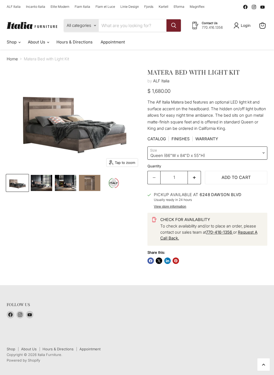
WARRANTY (206, 138)
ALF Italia (14, 7)
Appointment (113, 42)
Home (12, 59)
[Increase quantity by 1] (194, 177)
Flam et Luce (105, 7)
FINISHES (181, 138)
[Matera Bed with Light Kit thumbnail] (17, 183)
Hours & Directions (74, 42)
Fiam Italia (82, 7)
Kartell (163, 7)
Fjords (148, 7)
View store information (170, 206)
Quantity (154, 166)
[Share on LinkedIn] (167, 261)
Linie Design (129, 7)
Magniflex (197, 7)
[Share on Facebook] (150, 261)
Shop (12, 42)
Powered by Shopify (23, 360)
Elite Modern (60, 7)
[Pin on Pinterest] (176, 261)
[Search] (173, 25)
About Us (37, 42)
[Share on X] (159, 261)
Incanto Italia (35, 7)
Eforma (179, 7)
